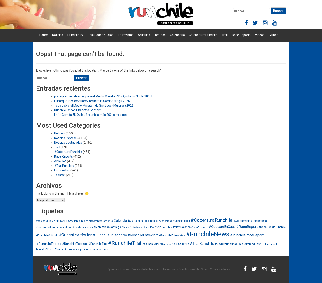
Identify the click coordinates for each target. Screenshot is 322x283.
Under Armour (100, 249)
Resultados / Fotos (100, 35)
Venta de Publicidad (146, 269)
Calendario (177, 35)
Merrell (40, 249)
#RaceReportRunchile (272, 227)
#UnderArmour (224, 243)
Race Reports (241, 35)
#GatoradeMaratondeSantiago (54, 227)
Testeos (160, 35)
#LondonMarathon (83, 227)
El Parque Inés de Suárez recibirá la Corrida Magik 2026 (92, 101)
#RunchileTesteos (75, 244)
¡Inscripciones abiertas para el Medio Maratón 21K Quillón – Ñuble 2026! (103, 96)
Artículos (144, 35)
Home (43, 35)
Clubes (273, 35)
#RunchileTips (98, 243)
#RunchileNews (208, 234)
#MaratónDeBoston (132, 227)
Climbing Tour (252, 243)
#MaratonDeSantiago (107, 227)
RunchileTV (75, 35)
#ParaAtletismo (199, 227)
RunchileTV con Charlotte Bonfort (77, 110)
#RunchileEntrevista (143, 235)
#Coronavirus (241, 220)
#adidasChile (43, 220)
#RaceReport (247, 226)
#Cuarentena (259, 220)
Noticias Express (65, 138)
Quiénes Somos (118, 269)
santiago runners (82, 249)
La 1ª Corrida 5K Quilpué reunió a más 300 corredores (90, 114)
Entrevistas (125, 35)
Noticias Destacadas (68, 142)
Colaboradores (220, 269)
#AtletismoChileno (78, 221)
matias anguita (270, 244)
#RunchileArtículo (47, 235)
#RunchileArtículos (75, 235)
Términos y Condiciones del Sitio (185, 269)
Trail (225, 35)
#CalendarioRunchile (145, 220)
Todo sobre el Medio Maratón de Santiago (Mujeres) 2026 (93, 105)
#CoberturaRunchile (203, 35)
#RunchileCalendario (110, 235)
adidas (238, 243)
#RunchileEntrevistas (172, 235)
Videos (259, 35)
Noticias (57, 35)
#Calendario (121, 221)
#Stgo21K (183, 243)
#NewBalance (182, 227)
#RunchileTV (151, 243)
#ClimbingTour (181, 220)
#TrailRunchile (64, 165)
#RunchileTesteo (48, 244)
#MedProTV (150, 227)
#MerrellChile (164, 227)
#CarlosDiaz (165, 221)
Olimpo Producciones (58, 249)
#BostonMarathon (99, 220)
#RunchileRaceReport (247, 235)
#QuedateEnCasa (222, 227)
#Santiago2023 (168, 244)
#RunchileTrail (125, 243)
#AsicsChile (59, 220)
